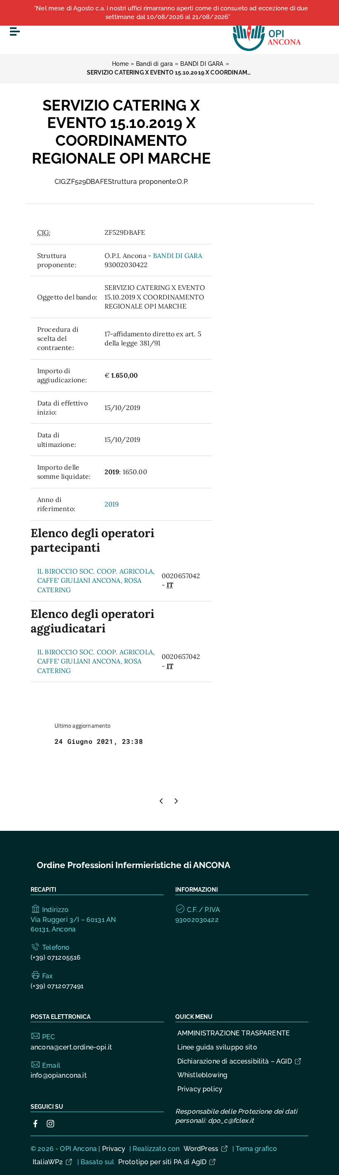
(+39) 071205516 (56, 957)
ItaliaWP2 (48, 1162)
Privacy (114, 1149)
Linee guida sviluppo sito (217, 1047)
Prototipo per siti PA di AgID (162, 1162)
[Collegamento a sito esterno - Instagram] (50, 1123)
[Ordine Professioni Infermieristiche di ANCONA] (267, 35)
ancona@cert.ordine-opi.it (71, 1047)
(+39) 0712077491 (57, 986)
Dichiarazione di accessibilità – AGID (234, 1061)
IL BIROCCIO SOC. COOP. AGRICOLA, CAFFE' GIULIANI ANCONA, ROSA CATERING (96, 580)
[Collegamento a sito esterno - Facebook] (36, 1123)
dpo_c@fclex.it (231, 1120)
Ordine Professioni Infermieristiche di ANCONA (133, 865)
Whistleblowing (202, 1075)
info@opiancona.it (59, 1075)
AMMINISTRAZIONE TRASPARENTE (233, 1033)
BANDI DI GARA (177, 255)
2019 (112, 504)
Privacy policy (199, 1089)
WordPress (201, 1149)
